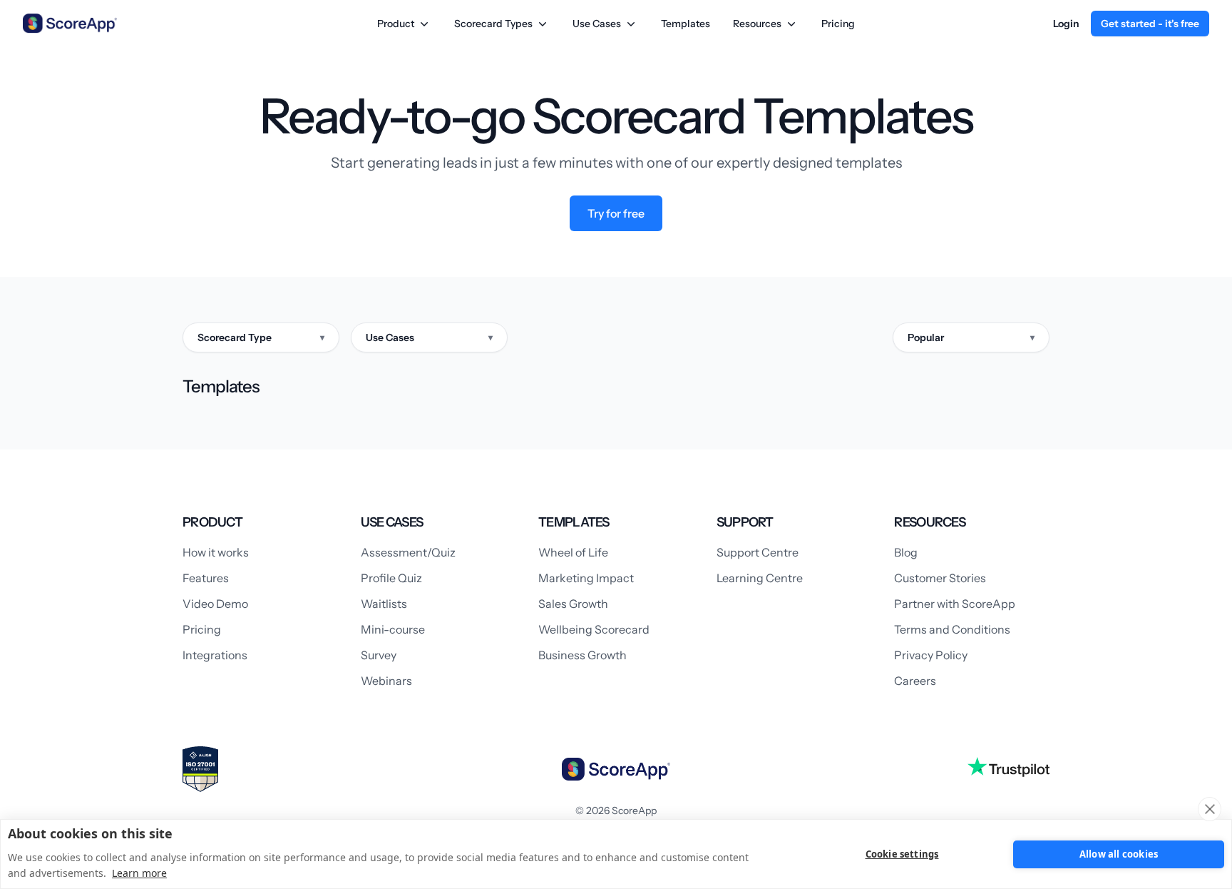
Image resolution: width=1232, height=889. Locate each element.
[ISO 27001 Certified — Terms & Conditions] (200, 769)
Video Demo (215, 603)
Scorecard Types (493, 23)
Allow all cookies (1118, 854)
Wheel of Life (573, 552)
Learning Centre (760, 578)
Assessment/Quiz (408, 552)
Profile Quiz (391, 578)
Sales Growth (573, 603)
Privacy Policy (930, 655)
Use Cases (597, 23)
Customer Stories (940, 578)
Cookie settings (902, 854)
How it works (216, 552)
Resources (757, 23)
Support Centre (758, 552)
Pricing (838, 23)
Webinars (386, 681)
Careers (915, 681)
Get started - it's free (1150, 23)
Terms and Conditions (952, 629)
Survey (378, 655)
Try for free (616, 213)
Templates (685, 23)
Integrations (215, 655)
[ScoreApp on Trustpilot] (1008, 767)
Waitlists (384, 603)
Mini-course (393, 629)
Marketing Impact (586, 578)
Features (206, 578)
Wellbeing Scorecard (594, 629)
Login (1066, 23)
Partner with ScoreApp (954, 603)
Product (395, 23)
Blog (906, 552)
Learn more (139, 873)
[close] (1209, 809)
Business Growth (582, 655)
